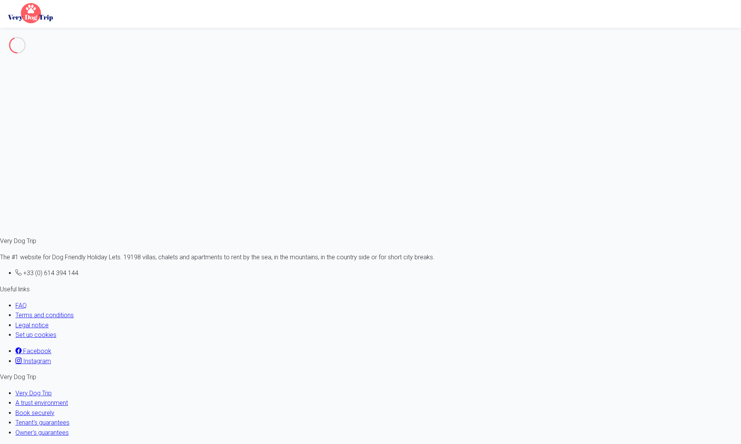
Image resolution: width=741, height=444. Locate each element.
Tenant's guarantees (42, 422)
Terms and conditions (44, 315)
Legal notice (32, 325)
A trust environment (41, 403)
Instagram (36, 361)
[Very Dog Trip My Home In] (28, 12)
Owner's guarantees (42, 432)
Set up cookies (35, 335)
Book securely (34, 413)
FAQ (21, 305)
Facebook (36, 351)
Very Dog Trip (33, 393)
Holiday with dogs (39, 69)
